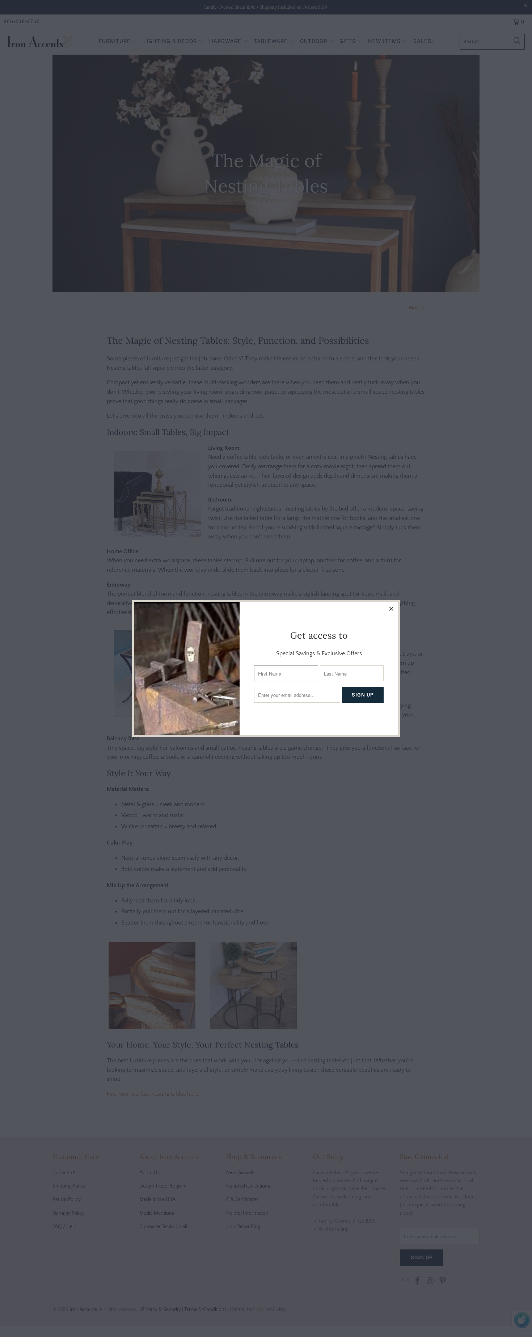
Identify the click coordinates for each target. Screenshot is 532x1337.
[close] (391, 608)
